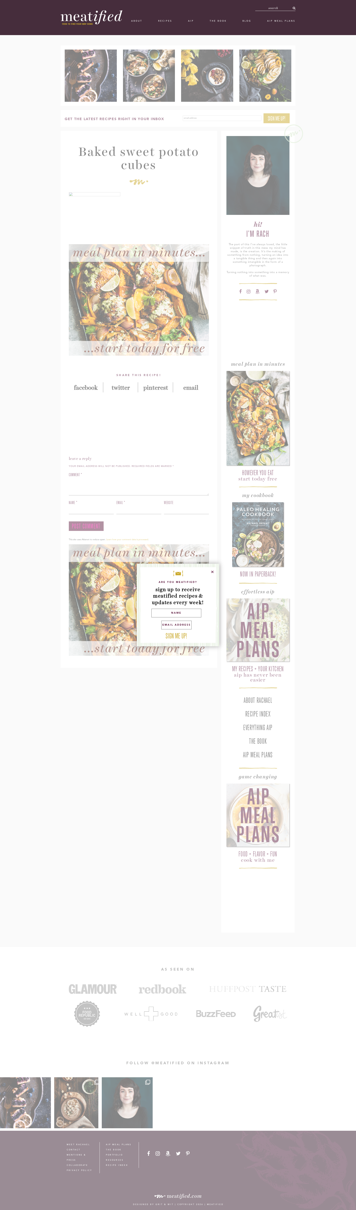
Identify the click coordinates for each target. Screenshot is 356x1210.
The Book (218, 21)
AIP (191, 21)
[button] (294, 8)
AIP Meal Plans (281, 21)
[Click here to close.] (212, 572)
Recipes (165, 21)
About (136, 21)
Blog (246, 21)
